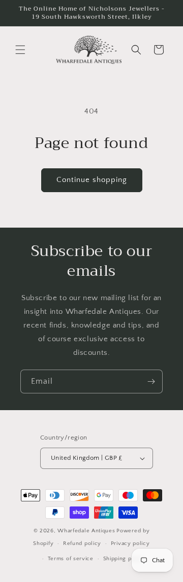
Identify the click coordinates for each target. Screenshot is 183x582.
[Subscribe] (151, 381)
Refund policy (82, 543)
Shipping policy (124, 559)
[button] (20, 50)
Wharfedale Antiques (86, 531)
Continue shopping (91, 179)
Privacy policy (130, 543)
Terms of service (71, 559)
